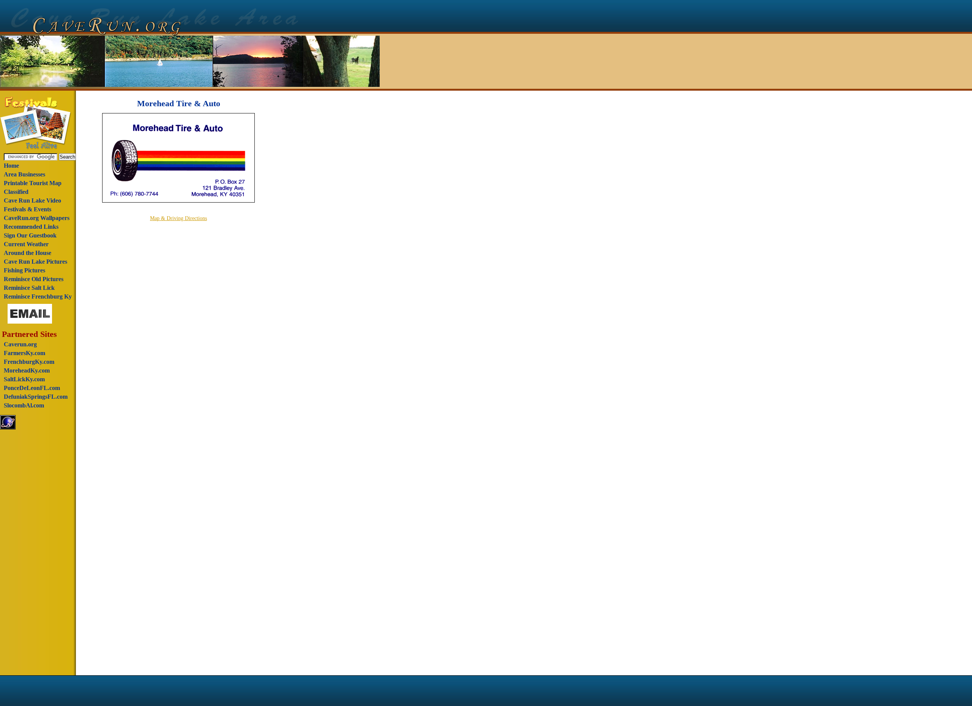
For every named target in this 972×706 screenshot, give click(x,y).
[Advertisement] (36, 553)
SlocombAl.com (24, 405)
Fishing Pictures (24, 270)
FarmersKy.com (24, 353)
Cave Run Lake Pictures (35, 261)
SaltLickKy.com (24, 379)
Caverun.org (20, 344)
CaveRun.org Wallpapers (36, 218)
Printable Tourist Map (33, 183)
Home (11, 165)
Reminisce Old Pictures (33, 279)
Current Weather (26, 244)
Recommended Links (31, 226)
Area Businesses (24, 174)
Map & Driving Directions (178, 218)
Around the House (27, 253)
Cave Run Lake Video (32, 200)
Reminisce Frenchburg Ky (38, 296)
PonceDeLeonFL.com (32, 388)
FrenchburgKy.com (29, 362)
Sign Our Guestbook (30, 235)
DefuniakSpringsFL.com (36, 396)
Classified (16, 192)
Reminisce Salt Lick (29, 288)
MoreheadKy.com (27, 370)
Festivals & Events (27, 209)
